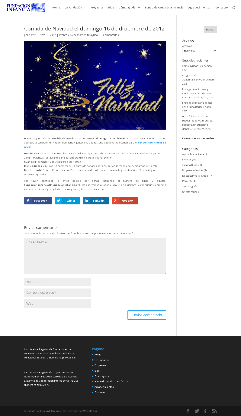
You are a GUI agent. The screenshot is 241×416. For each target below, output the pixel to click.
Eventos (64, 35)
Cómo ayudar (128, 7)
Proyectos (97, 7)
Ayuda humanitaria (193, 154)
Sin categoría (189, 186)
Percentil (187, 181)
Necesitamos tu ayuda (84, 35)
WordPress (90, 411)
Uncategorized (190, 192)
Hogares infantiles (192, 170)
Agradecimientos (199, 7)
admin (33, 35)
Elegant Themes (50, 411)
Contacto (221, 7)
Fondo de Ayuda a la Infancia (164, 7)
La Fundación (73, 7)
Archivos (187, 46)
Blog (111, 7)
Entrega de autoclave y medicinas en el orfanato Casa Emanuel (196, 93)
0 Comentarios (110, 35)
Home (56, 7)
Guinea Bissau (190, 165)
